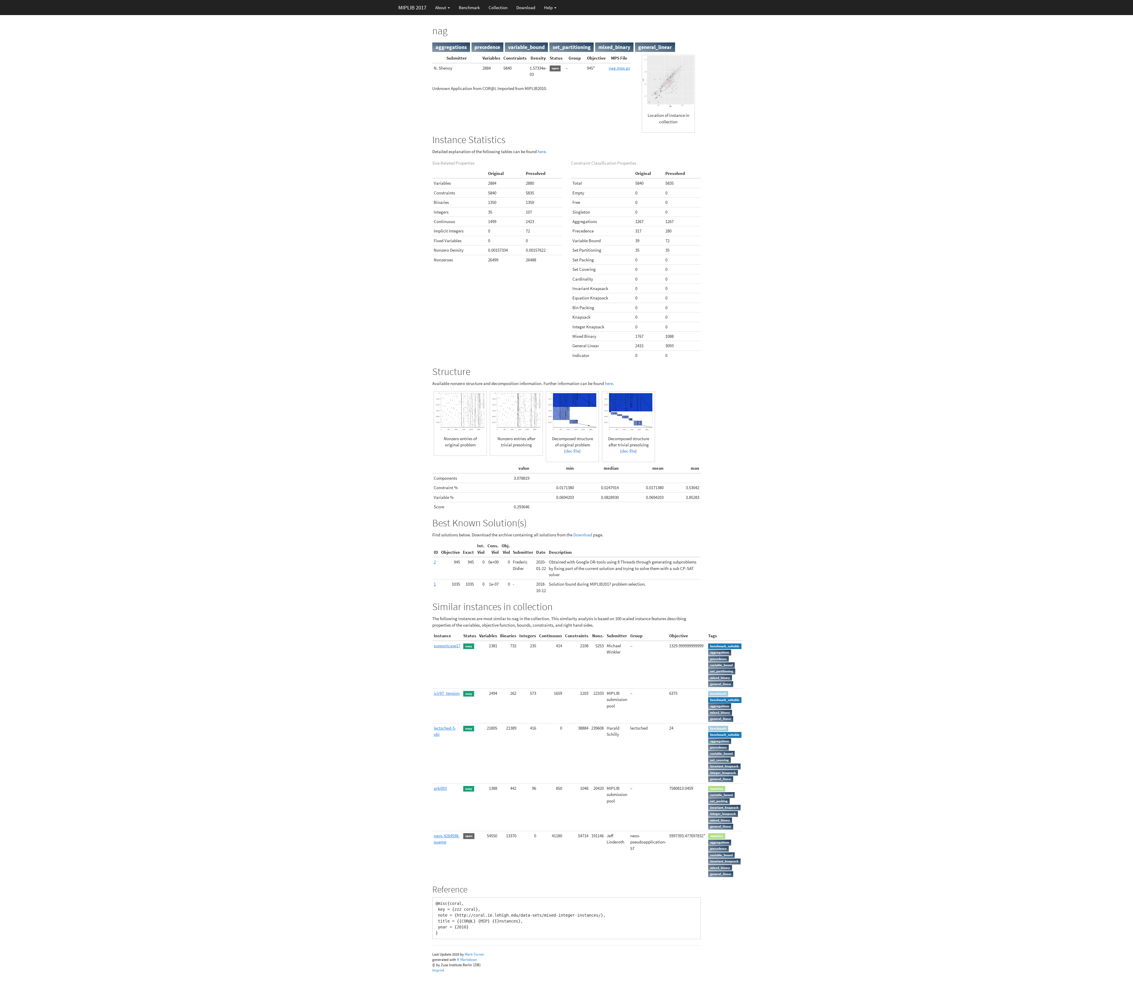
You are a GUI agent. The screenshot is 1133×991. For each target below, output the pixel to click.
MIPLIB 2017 (412, 7)
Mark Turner (474, 954)
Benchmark (469, 7)
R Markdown (467, 959)
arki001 (440, 788)
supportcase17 (447, 645)
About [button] (441, 7)
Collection (498, 7)
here (542, 151)
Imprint (438, 970)
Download (525, 7)
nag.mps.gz (619, 68)
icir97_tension (447, 693)
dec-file (572, 451)
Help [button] (549, 7)
